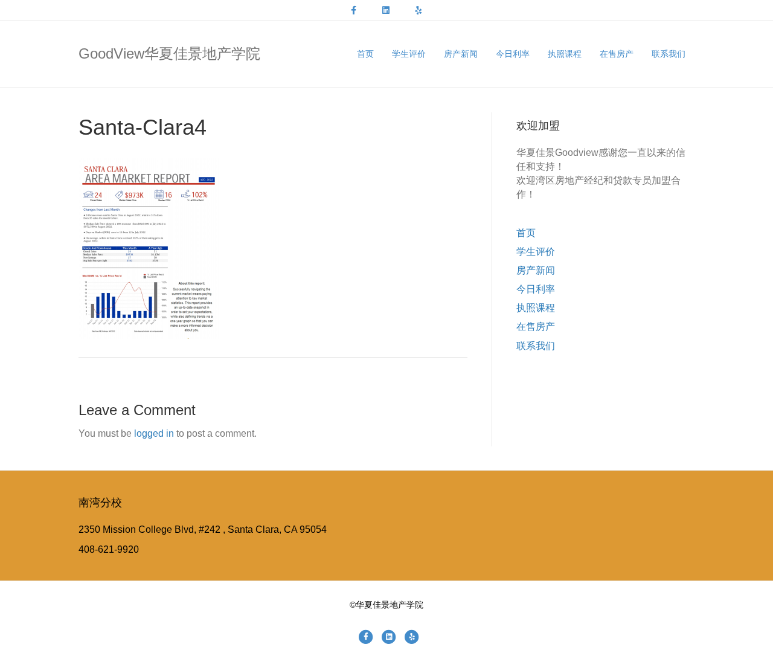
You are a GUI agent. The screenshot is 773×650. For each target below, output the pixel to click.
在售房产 (616, 54)
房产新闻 (461, 54)
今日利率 (513, 54)
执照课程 (565, 54)
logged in (154, 433)
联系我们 (668, 54)
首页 (365, 54)
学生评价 (409, 54)
